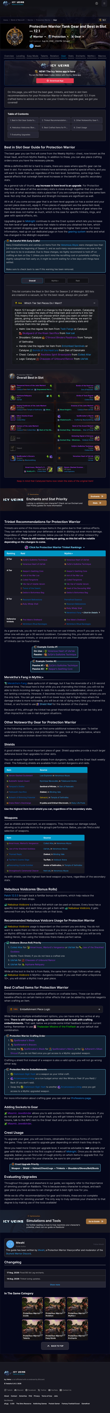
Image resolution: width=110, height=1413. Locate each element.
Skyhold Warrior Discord (18, 1253)
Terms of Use (47, 1396)
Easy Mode (32, 56)
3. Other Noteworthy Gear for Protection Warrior (88, 120)
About (6, 1396)
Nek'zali (70, 333)
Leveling (20, 56)
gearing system (77, 231)
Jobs (56, 1396)
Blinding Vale (55, 792)
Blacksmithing (88, 420)
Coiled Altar (84, 354)
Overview (9, 56)
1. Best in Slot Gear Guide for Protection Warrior (24, 120)
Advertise (23, 1396)
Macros (102, 56)
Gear (63, 56)
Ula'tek (84, 358)
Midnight (30, 221)
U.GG (12, 1404)
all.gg (6, 1404)
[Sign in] (96, 3)
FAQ (30, 1396)
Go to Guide (94, 1221)
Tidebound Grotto (69, 781)
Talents (44, 56)
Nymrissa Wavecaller (49, 781)
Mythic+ (91, 56)
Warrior (30, 20)
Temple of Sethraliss (34, 410)
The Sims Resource (23, 1404)
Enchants (80, 56)
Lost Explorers (69, 471)
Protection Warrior (43, 20)
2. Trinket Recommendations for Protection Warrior (56, 120)
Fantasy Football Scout (71, 1404)
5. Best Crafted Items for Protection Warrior (56, 127)
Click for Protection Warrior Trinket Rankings (55, 547)
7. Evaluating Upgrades (20, 134)
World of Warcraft (18, 20)
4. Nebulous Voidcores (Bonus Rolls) (24, 127)
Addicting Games (40, 1404)
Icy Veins (7, 1379)
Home (5, 20)
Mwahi (41, 1250)
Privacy (37, 1396)
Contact (14, 1396)
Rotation (54, 56)
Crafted (77, 420)
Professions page (81, 1098)
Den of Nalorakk (87, 390)
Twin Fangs (67, 328)
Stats (71, 56)
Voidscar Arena (87, 440)
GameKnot (86, 1404)
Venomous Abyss (69, 245)
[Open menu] (104, 3)
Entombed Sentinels (73, 346)
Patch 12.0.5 (11, 895)
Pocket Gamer (54, 1404)
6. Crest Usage (80, 127)
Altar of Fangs (88, 430)
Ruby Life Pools (78, 803)
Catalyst (20, 389)
